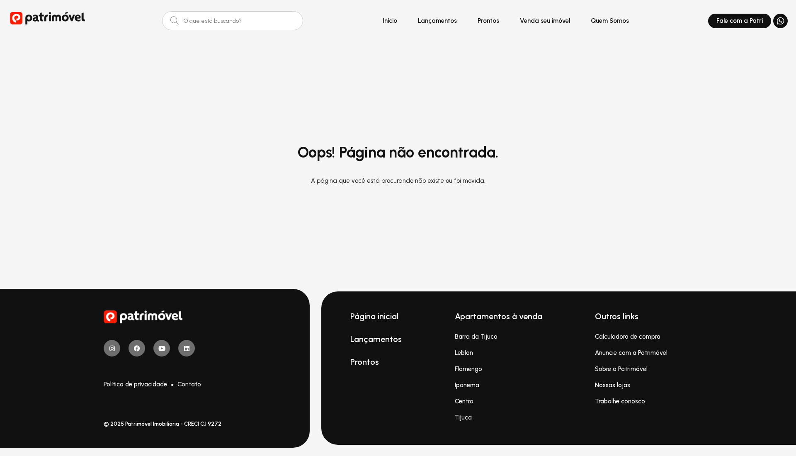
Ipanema (467, 385)
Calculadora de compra (627, 336)
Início (390, 20)
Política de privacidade (135, 384)
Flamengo (468, 369)
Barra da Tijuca (476, 336)
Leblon (464, 353)
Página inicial (374, 316)
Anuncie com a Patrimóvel (631, 353)
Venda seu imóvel (545, 20)
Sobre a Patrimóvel (621, 369)
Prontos (488, 20)
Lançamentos (437, 20)
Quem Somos (610, 20)
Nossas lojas (612, 385)
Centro (464, 401)
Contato (189, 384)
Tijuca (463, 417)
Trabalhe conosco (620, 401)
